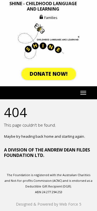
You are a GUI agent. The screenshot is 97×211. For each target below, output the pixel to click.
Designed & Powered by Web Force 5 (48, 204)
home (49, 136)
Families (50, 17)
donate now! (49, 73)
